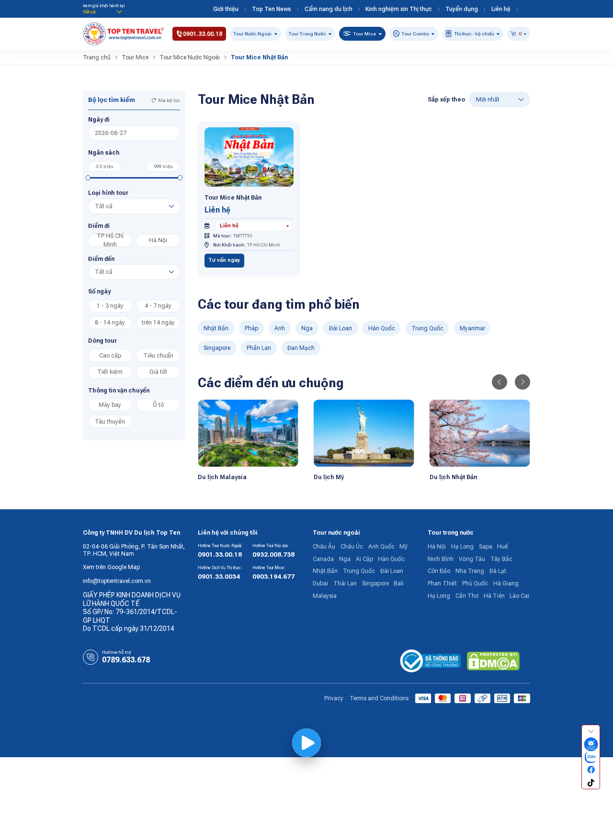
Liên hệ (501, 9)
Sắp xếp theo (446, 99)
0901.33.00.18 (220, 554)
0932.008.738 (273, 554)
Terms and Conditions (379, 698)
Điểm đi (99, 226)
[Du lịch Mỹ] (364, 432)
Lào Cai (519, 596)
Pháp (251, 328)
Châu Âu (324, 546)
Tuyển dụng (461, 9)
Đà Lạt (497, 571)
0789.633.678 (126, 659)
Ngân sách (104, 152)
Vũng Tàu (472, 559)
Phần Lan (259, 348)
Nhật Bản (216, 328)
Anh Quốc (381, 546)
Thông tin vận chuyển (118, 390)
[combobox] (253, 226)
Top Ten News (271, 9)
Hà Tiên (494, 596)
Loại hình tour (108, 193)
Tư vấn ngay (224, 260)
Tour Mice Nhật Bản (232, 197)
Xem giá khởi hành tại (104, 6)
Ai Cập (364, 559)
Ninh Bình (441, 559)
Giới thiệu (225, 9)
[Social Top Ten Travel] (591, 744)
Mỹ (403, 546)
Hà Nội (158, 240)
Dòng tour (102, 340)
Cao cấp (110, 355)
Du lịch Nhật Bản (453, 477)
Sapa (485, 546)
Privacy (333, 698)
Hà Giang (506, 583)
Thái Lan (345, 583)
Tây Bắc (501, 559)
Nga (307, 328)
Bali (399, 583)
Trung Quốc (427, 328)
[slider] (88, 177)
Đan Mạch (301, 348)
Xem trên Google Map (111, 567)
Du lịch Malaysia (222, 477)
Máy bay (110, 405)
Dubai (320, 583)
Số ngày (99, 291)
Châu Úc (352, 546)
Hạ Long (462, 546)
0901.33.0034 (219, 576)
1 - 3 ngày (110, 305)
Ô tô (158, 405)
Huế (502, 546)
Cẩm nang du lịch (328, 9)
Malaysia (325, 596)
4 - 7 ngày (158, 305)
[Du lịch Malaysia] (248, 432)
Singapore (217, 348)
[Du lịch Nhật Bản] (480, 432)
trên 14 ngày (158, 322)
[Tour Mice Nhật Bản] (249, 156)
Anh (279, 328)
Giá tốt (158, 372)
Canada (323, 559)
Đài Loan (340, 328)
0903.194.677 (273, 576)
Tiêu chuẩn (158, 355)
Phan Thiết (442, 583)
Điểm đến (101, 259)
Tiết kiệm (110, 372)
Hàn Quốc (381, 328)
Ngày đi (99, 119)
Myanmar (472, 328)
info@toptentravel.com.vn (117, 581)
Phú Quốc (475, 583)
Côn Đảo (439, 571)
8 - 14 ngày (110, 322)
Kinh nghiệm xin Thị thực (398, 9)
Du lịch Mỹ (329, 477)
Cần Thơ (466, 596)
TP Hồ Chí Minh (110, 240)
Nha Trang (469, 571)
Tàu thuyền (110, 421)
